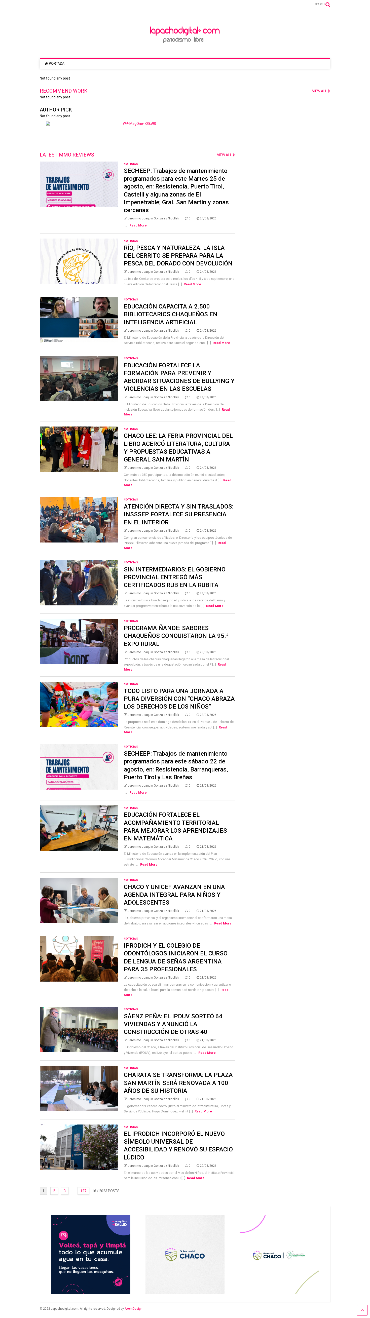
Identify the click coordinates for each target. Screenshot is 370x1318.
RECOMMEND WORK (63, 91)
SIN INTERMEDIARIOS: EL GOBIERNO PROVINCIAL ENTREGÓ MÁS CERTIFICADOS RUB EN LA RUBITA (175, 577)
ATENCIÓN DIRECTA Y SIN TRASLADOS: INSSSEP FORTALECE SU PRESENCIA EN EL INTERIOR (178, 514)
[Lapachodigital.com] (185, 49)
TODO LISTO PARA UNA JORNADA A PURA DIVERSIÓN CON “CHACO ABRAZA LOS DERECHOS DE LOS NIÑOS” (179, 698)
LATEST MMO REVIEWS (67, 155)
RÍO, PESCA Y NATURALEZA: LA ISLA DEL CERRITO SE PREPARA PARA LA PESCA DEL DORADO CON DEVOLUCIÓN (178, 255)
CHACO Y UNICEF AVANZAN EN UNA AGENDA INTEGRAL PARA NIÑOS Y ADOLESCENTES (174, 894)
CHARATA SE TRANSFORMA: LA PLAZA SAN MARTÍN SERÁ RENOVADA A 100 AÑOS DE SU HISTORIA (178, 1082)
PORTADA (56, 63)
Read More (138, 225)
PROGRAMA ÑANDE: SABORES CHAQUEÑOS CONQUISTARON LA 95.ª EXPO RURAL (176, 636)
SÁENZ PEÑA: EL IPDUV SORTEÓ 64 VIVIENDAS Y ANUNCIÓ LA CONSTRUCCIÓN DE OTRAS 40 (173, 1024)
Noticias (131, 164)
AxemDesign (133, 1308)
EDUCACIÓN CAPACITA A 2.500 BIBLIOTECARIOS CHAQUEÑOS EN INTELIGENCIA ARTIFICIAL (170, 314)
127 (83, 1191)
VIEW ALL (225, 155)
